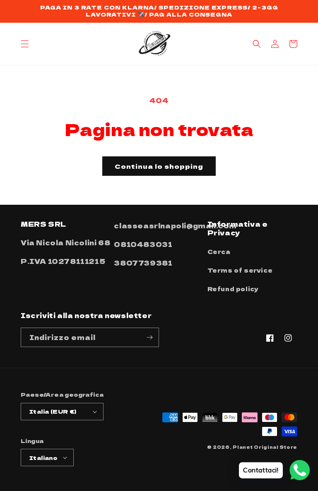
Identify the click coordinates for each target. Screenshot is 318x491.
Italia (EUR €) (53, 411)
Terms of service (240, 270)
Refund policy (233, 289)
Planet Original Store (265, 447)
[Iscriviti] (149, 337)
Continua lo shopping (159, 166)
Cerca (219, 251)
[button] (25, 44)
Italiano (43, 458)
